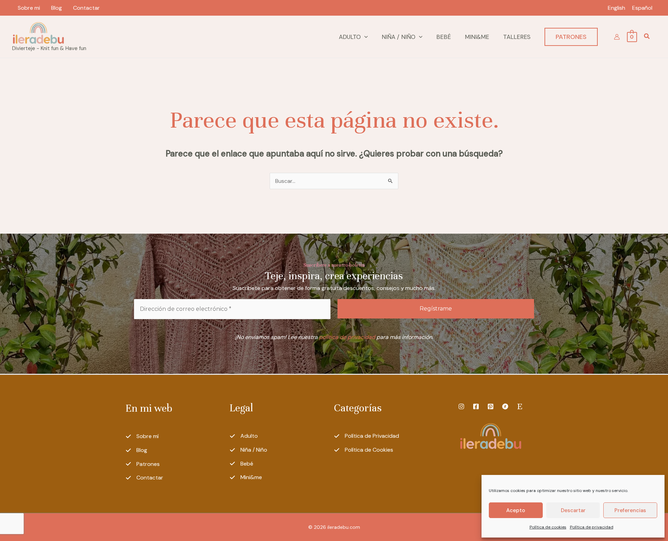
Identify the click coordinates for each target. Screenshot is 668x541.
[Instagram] (461, 406)
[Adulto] (244, 436)
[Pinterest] (490, 406)
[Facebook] (476, 406)
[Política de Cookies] (363, 450)
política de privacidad (347, 337)
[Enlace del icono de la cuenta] (617, 37)
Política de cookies (548, 527)
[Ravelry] (505, 406)
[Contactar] (144, 478)
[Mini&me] (246, 477)
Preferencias (630, 510)
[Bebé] (241, 464)
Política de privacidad (591, 527)
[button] (364, 37)
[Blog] (136, 450)
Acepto (515, 510)
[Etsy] (520, 406)
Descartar (573, 510)
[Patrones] (143, 464)
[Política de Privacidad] (366, 436)
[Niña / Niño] (248, 450)
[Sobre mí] (142, 436)
